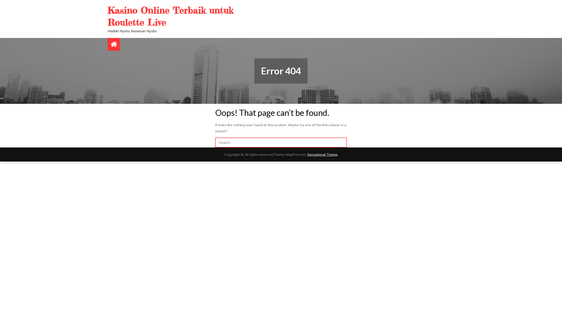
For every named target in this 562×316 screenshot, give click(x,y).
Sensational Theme (322, 154)
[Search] (342, 142)
